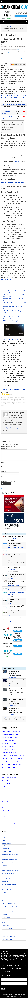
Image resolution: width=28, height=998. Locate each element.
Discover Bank (19, 95)
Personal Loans (6, 917)
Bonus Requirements (8, 127)
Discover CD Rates (7, 892)
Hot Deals (5, 900)
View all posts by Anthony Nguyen (11, 428)
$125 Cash (11, 603)
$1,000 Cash (11, 615)
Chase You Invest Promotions (10, 870)
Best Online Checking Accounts (10, 854)
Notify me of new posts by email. (9, 481)
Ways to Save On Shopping (9, 936)
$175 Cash (11, 608)
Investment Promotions (8, 911)
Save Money (5, 925)
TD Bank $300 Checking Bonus (12, 315)
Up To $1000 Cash (13, 585)
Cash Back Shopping (7, 862)
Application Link (7, 126)
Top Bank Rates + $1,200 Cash (16, 547)
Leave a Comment (22, 58)
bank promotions (6, 279)
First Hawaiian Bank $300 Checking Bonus (13, 124)
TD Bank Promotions (7, 928)
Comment (4, 448)
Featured (4, 898)
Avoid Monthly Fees (7, 129)
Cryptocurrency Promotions (9, 884)
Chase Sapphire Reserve (11, 339)
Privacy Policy (13, 996)
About (21, 994)
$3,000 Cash (11, 552)
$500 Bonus (11, 569)
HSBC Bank (16, 93)
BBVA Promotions (7, 851)
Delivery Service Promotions (9, 887)
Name (3, 462)
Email (3, 467)
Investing (4, 909)
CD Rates (4, 865)
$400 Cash (11, 590)
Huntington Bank (10, 95)
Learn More (12, 677)
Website (3, 471)
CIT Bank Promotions (8, 873)
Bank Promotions (12, 409)
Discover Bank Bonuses (8, 889)
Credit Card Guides (7, 879)
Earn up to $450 (13, 559)
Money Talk (5, 914)
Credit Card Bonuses (7, 876)
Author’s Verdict (7, 131)
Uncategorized (6, 933)
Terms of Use (19, 996)
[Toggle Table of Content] (21, 122)
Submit (3, 988)
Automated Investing (7, 835)
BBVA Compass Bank (11, 97)
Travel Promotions (7, 931)
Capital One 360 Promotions (9, 859)
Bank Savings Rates (7, 846)
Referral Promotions (7, 920)
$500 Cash (11, 578)
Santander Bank (6, 922)
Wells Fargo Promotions (8, 939)
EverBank (4, 895)
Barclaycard (5, 848)
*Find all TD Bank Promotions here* (14, 104)
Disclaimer (9, 996)
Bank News (5, 840)
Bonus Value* (8, 717)
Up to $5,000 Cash (13, 538)
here (18, 49)
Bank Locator (17, 155)
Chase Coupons (6, 868)
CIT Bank (21, 97)
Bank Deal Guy (14, 6)
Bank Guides (5, 837)
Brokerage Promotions (8, 857)
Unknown (16, 159)
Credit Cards (5, 881)
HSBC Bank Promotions (8, 903)
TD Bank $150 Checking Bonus (12, 321)
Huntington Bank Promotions (10, 906)
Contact (24, 994)
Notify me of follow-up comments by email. (12, 478)
